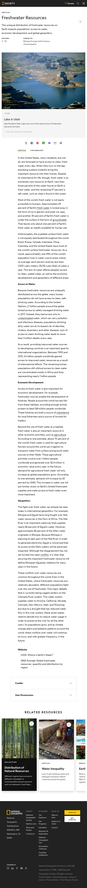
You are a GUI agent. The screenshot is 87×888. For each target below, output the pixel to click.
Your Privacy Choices (69, 880)
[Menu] (83, 3)
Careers (55, 827)
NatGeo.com (30, 824)
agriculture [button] (60, 434)
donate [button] (72, 812)
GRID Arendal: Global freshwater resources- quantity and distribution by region (42, 664)
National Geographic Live (43, 840)
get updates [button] (72, 819)
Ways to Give (55, 816)
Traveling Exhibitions (43, 853)
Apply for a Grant (56, 822)
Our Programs (42, 822)
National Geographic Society (30, 817)
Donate (71, 3)
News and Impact (30, 828)
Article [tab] (22, 150)
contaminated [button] (25, 318)
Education (43, 827)
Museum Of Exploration (43, 832)
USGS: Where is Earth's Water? (37, 654)
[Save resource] (80, 21)
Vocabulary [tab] (37, 150)
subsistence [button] (63, 412)
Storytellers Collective (43, 847)
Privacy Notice (53, 880)
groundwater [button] (60, 219)
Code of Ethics (45, 877)
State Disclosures (60, 877)
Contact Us (30, 834)
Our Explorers (42, 816)
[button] (43, 683)
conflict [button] (44, 554)
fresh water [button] (43, 207)
